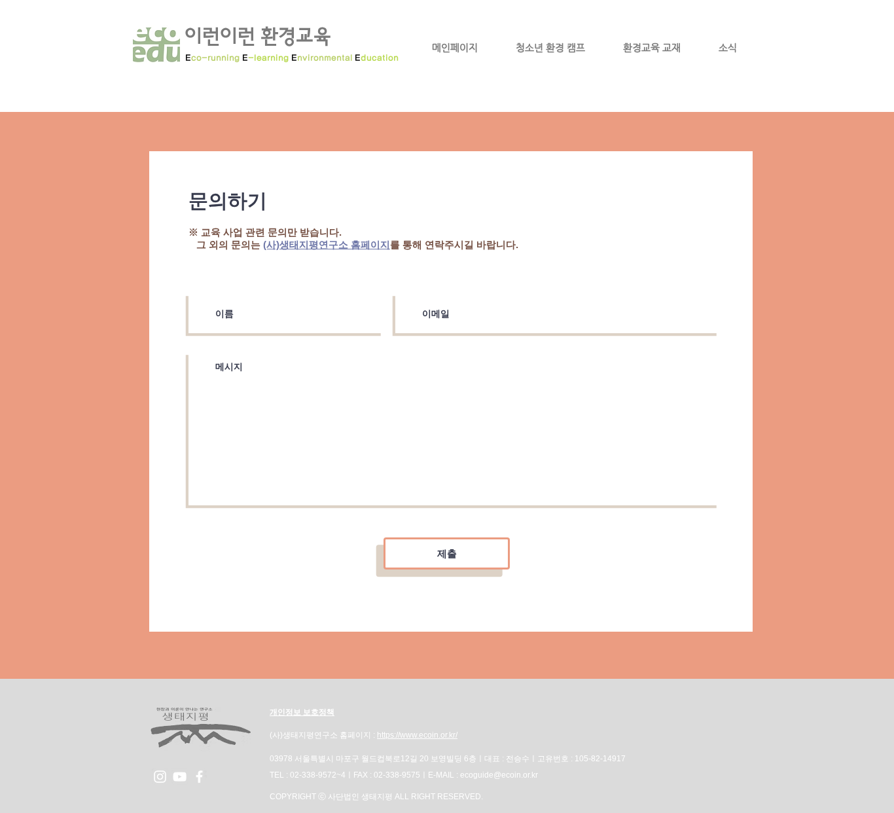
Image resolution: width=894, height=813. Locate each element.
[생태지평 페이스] (199, 776)
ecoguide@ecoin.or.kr (499, 775)
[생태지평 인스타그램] (160, 776)
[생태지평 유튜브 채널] (179, 776)
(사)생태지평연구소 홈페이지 (326, 244)
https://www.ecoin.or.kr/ (417, 735)
